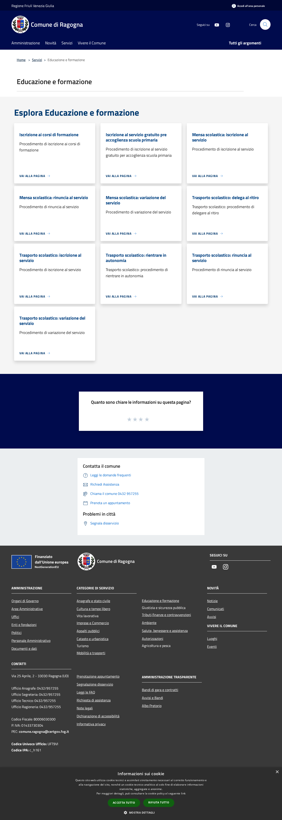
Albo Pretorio (151, 705)
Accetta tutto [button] (124, 803)
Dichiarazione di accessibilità (98, 716)
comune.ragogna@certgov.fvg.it (44, 731)
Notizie (212, 600)
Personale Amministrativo (30, 640)
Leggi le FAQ (86, 692)
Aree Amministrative (27, 608)
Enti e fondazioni (24, 624)
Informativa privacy (91, 724)
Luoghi (212, 638)
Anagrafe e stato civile (93, 600)
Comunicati (215, 608)
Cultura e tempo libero (93, 608)
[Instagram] (226, 24)
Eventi (212, 646)
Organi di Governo (25, 600)
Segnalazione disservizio (95, 684)
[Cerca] (265, 24)
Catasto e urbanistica (92, 638)
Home (21, 59)
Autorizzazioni (152, 638)
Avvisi (211, 616)
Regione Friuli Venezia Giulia (32, 5)
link (183, 793)
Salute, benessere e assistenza (165, 630)
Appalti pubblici (88, 630)
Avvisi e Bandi (152, 697)
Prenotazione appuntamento (98, 676)
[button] (141, 812)
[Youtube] (215, 24)
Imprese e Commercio (93, 623)
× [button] (277, 772)
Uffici (15, 616)
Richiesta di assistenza (94, 700)
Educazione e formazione (160, 600)
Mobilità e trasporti (91, 653)
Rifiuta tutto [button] (158, 802)
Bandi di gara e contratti (160, 689)
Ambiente (149, 622)
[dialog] (141, 793)
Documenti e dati (24, 648)
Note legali (85, 708)
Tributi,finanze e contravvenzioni (166, 614)
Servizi (37, 59)
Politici (16, 632)
